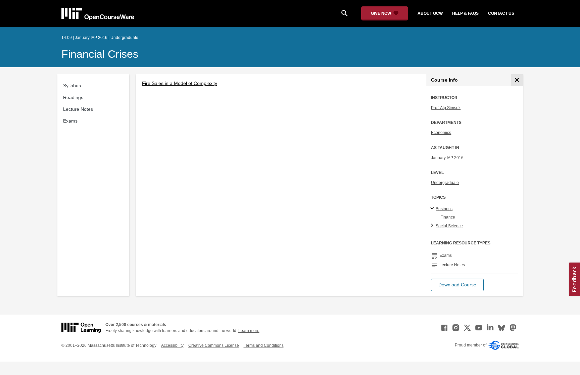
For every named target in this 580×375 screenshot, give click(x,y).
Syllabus (72, 85)
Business (444, 208)
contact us (501, 13)
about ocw (430, 13)
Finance (447, 217)
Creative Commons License (213, 345)
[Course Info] (517, 80)
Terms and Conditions (264, 345)
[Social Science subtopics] (433, 226)
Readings (73, 97)
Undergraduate (445, 182)
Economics (441, 132)
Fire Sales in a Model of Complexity (179, 83)
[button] (457, 285)
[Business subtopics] (433, 208)
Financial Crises (99, 54)
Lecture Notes (78, 109)
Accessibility (172, 345)
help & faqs (465, 13)
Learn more (248, 330)
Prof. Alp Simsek (446, 107)
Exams (70, 121)
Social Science (449, 226)
